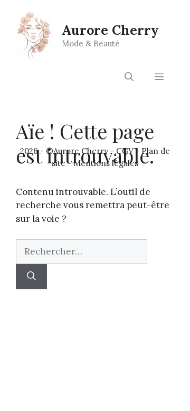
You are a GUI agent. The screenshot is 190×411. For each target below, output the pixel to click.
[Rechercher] (31, 276)
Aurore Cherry (110, 30)
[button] (129, 77)
